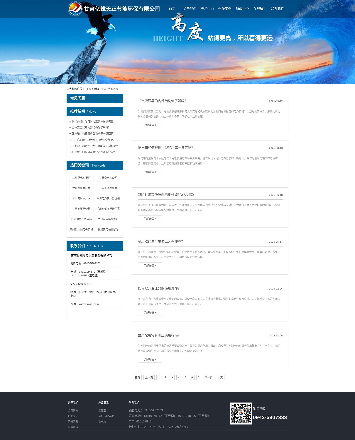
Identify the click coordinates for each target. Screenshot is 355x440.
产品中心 (207, 9)
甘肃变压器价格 (81, 208)
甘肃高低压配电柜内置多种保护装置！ (94, 121)
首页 (172, 9)
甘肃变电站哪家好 (108, 229)
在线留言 (260, 9)
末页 (220, 377)
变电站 (102, 421)
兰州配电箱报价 (81, 177)
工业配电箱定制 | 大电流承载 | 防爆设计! (95, 145)
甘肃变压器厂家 (81, 198)
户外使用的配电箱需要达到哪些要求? (93, 151)
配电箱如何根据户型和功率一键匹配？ (94, 133)
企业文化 (73, 416)
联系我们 (277, 9)
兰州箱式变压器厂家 (108, 208)
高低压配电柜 (106, 416)
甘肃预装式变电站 (81, 219)
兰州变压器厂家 (81, 187)
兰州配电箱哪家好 (108, 219)
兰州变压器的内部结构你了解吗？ (91, 127)
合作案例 (224, 9)
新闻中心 (242, 9)
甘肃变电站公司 (108, 177)
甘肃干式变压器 (108, 187)
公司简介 (73, 410)
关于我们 (189, 9)
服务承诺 (73, 427)
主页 (88, 88)
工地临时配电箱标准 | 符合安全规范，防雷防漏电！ (96, 139)
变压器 (102, 410)
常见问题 (113, 88)
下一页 (208, 377)
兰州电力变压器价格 (108, 198)
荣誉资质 (73, 421)
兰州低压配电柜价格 (81, 229)
